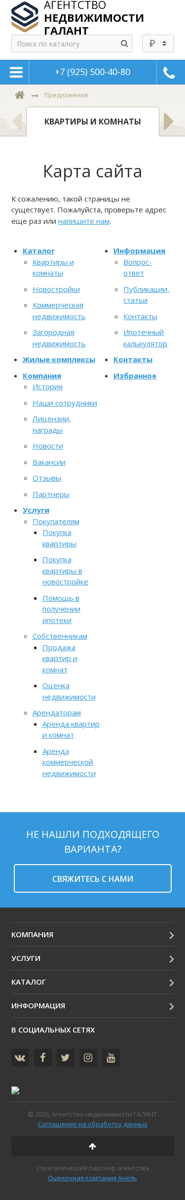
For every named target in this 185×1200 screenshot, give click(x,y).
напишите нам (84, 221)
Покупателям (56, 521)
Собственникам (60, 636)
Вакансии (49, 462)
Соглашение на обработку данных (93, 1123)
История (48, 386)
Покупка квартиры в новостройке (65, 570)
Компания (42, 375)
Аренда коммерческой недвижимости (69, 762)
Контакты (140, 316)
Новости (48, 446)
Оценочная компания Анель (92, 1177)
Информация (139, 250)
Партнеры (51, 494)
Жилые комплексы (59, 359)
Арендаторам (57, 712)
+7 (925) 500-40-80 (92, 72)
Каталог (39, 250)
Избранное (134, 375)
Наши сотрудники (65, 403)
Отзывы (47, 478)
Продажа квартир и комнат (59, 658)
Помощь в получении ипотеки (61, 609)
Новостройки (56, 289)
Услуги (36, 510)
